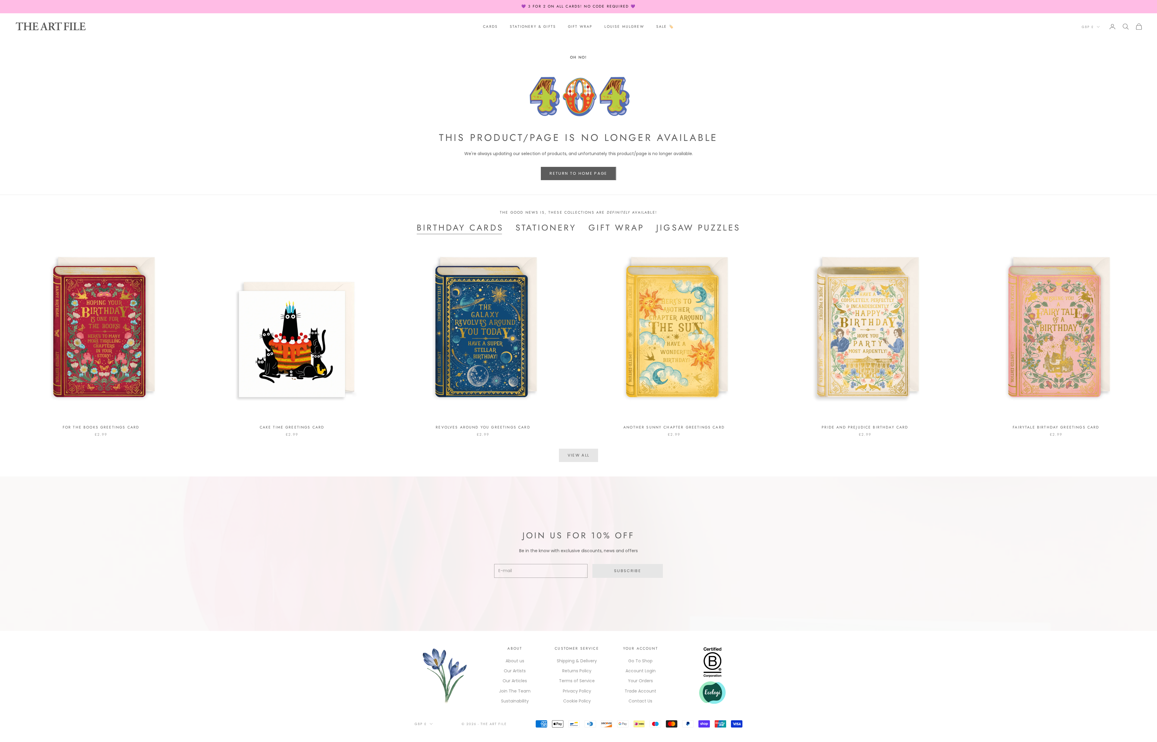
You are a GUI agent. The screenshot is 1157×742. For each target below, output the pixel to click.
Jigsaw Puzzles (698, 228)
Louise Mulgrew (624, 26)
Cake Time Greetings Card (292, 427)
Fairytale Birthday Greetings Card (1056, 427)
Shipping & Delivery (577, 661)
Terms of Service (577, 681)
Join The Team (515, 691)
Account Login (641, 671)
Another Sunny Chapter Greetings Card (674, 427)
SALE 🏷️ (665, 26)
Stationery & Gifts (533, 26)
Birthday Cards (460, 228)
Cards (490, 26)
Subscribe (627, 571)
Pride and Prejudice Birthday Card (865, 427)
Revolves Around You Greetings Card (483, 427)
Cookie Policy (577, 701)
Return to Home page (578, 173)
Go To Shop (640, 661)
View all (579, 455)
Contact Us (640, 701)
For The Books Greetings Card (101, 427)
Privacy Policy (577, 691)
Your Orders (640, 681)
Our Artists (515, 671)
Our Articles (515, 681)
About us (515, 661)
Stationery (546, 228)
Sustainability (515, 701)
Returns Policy (576, 671)
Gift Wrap (580, 26)
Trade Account (640, 691)
